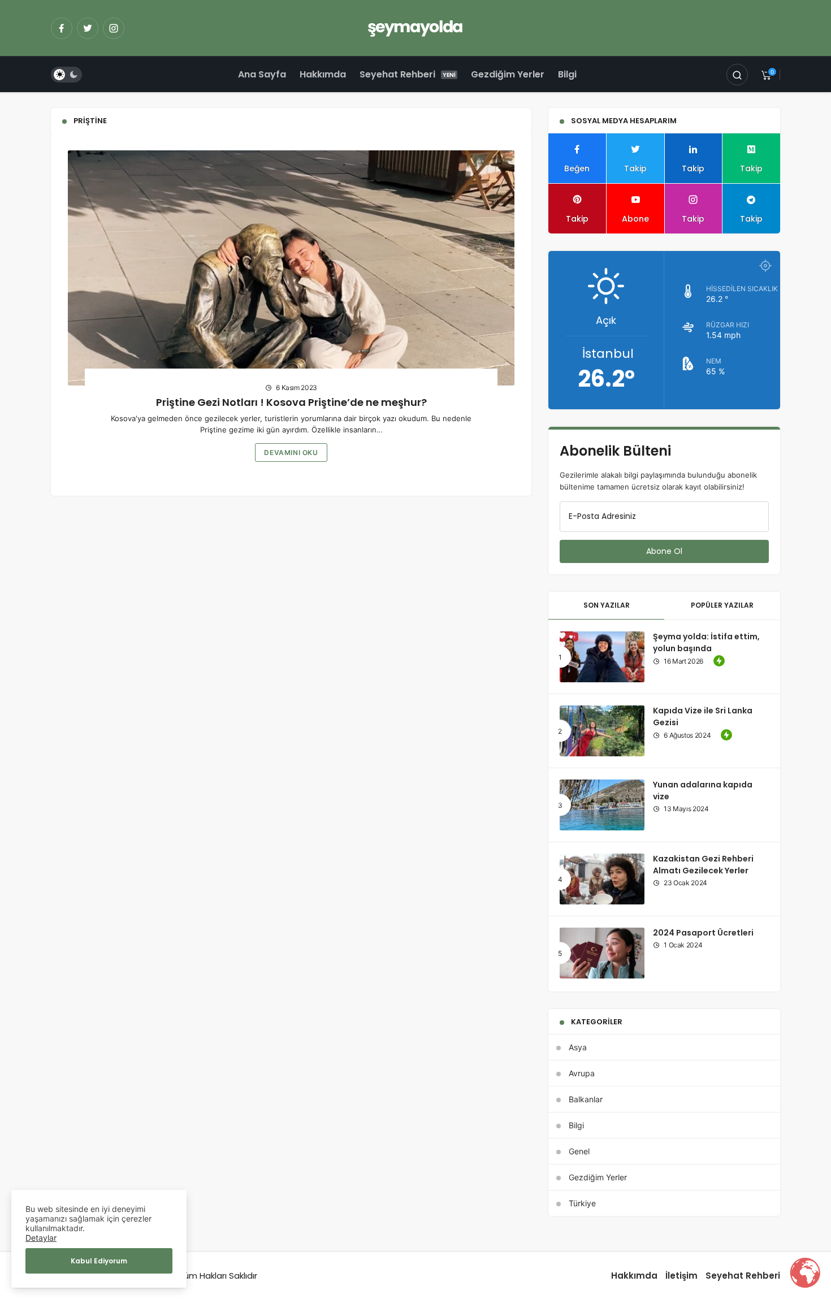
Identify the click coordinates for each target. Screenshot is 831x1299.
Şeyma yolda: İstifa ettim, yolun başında (706, 642)
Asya (578, 1047)
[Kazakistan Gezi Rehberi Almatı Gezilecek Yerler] (602, 879)
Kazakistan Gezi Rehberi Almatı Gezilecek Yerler (703, 865)
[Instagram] (113, 28)
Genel (579, 1151)
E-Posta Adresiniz (602, 516)
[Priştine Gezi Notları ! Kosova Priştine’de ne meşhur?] (291, 268)
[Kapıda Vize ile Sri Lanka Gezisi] (602, 730)
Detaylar (41, 1237)
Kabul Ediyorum (99, 1261)
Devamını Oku (291, 452)
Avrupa (582, 1073)
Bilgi (567, 74)
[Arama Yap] (737, 74)
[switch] (66, 75)
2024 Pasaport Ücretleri (703, 933)
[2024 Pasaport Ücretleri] (602, 953)
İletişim (681, 1275)
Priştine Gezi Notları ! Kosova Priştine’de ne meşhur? (291, 402)
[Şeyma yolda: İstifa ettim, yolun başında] (602, 656)
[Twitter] (87, 28)
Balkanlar (586, 1099)
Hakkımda (323, 74)
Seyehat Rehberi (397, 74)
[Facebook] (61, 28)
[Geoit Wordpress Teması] (415, 27)
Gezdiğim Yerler (507, 74)
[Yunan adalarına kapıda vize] (602, 805)
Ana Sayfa (262, 74)
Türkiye (582, 1203)
